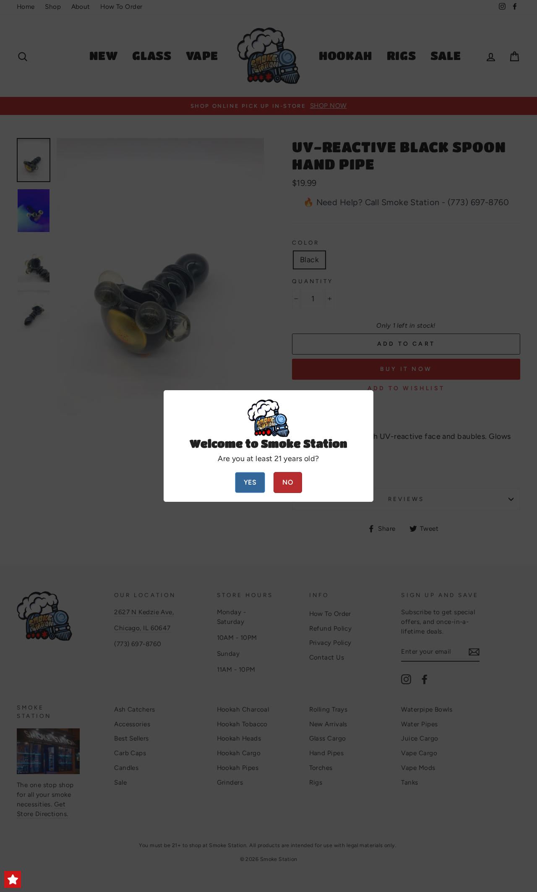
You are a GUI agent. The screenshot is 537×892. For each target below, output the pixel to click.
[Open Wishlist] (12, 879)
